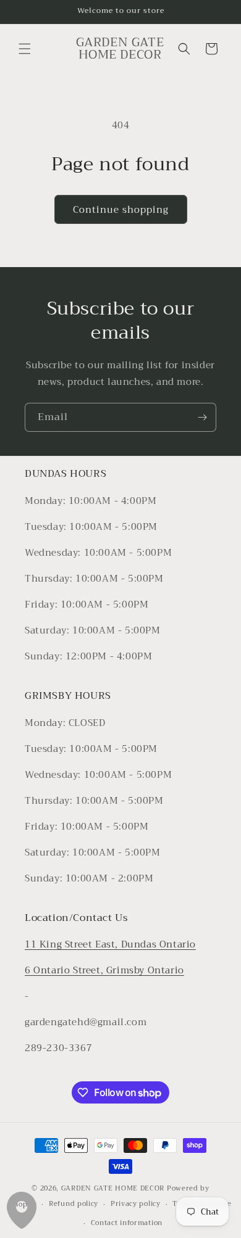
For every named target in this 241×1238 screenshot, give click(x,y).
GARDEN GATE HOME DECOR (112, 1188)
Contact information (127, 1223)
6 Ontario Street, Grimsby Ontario (104, 970)
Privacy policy (136, 1204)
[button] (24, 48)
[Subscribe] (202, 417)
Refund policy (73, 1204)
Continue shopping (121, 210)
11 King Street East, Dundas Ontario (110, 944)
